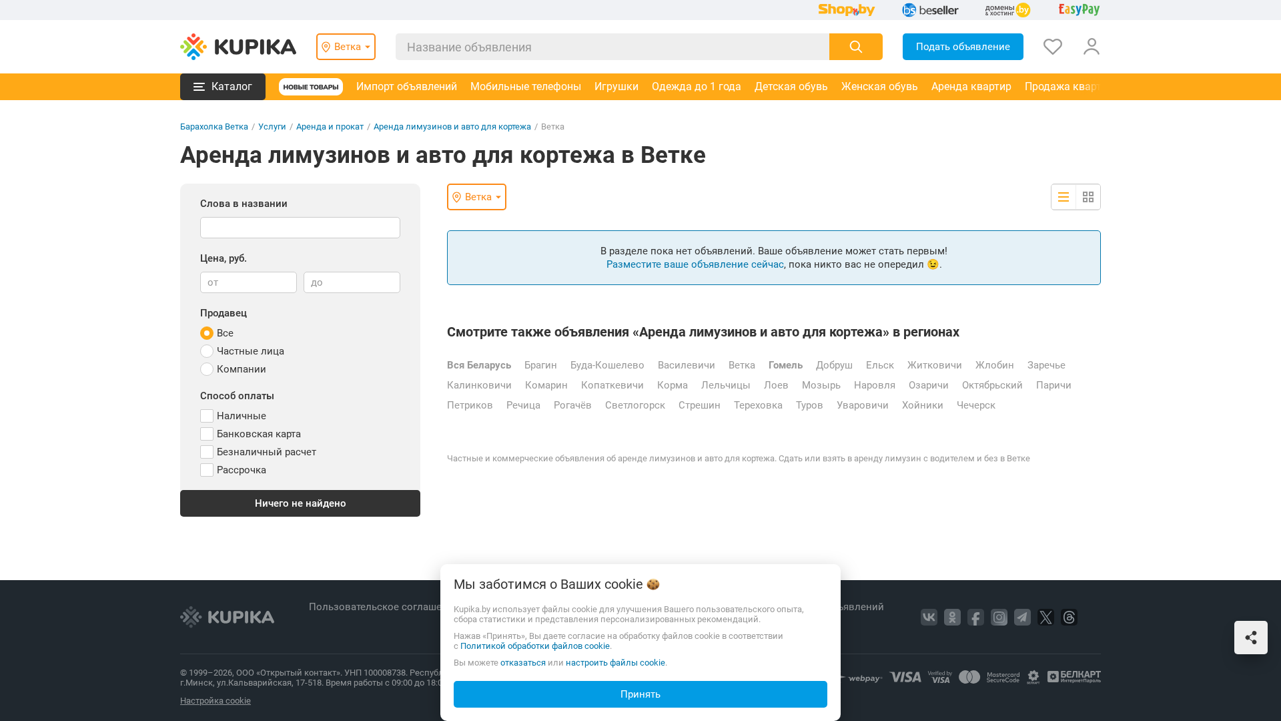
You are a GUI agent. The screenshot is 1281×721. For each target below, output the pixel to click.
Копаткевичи (612, 385)
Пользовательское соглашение (385, 607)
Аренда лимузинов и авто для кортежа (452, 127)
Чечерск (976, 405)
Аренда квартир (971, 86)
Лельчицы (726, 385)
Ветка (742, 365)
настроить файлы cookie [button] (615, 663)
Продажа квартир (1069, 86)
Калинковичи (479, 385)
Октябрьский (992, 385)
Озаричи (929, 385)
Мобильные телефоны (525, 86)
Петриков (470, 405)
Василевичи (686, 365)
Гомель (786, 365)
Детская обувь (791, 86)
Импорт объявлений (406, 86)
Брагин (540, 365)
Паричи (1054, 385)
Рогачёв (573, 405)
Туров (809, 405)
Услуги (272, 127)
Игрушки (616, 86)
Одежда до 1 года (696, 86)
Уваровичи (863, 405)
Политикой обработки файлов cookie (535, 646)
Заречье (1046, 365)
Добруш (834, 365)
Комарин (546, 385)
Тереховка (758, 405)
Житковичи (934, 365)
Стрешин (700, 405)
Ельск (880, 365)
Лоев (776, 385)
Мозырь (821, 385)
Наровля (874, 385)
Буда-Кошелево (607, 365)
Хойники (922, 405)
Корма (672, 385)
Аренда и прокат (330, 127)
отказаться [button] (523, 663)
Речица (523, 405)
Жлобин (994, 365)
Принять (640, 694)
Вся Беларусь (479, 365)
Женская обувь (879, 86)
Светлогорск (635, 405)
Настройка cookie (215, 701)
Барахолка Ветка (214, 127)
